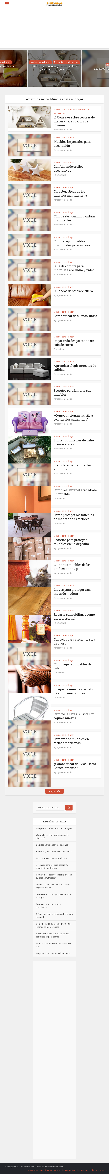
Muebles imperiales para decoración (72, 144)
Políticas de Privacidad (79, 1170)
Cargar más (54, 791)
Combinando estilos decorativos (68, 168)
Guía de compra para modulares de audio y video (74, 268)
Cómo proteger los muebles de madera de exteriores (74, 517)
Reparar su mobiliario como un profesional (74, 616)
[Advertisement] (54, 28)
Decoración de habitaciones (66, 62)
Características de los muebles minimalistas (71, 193)
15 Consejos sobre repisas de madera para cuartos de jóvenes (54, 67)
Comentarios (60, 349)
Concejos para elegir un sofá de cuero (74, 641)
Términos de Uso (60, 1170)
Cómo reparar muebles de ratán (73, 666)
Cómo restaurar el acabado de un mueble (75, 492)
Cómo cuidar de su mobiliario (75, 316)
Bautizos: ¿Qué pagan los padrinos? (52, 844)
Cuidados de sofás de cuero (73, 291)
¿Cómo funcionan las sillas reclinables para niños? (74, 417)
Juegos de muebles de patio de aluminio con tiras (74, 691)
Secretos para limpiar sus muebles (72, 392)
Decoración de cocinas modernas (51, 858)
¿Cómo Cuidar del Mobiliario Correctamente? (75, 766)
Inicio (30, 1170)
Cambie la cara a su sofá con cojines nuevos (74, 716)
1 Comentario (60, 175)
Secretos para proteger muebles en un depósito (71, 542)
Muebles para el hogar (40, 62)
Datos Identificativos (43, 1170)
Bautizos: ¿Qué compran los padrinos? (53, 851)
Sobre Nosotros (97, 1170)
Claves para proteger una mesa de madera (72, 591)
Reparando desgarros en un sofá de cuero (74, 343)
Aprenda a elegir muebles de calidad (75, 368)
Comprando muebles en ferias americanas (71, 741)
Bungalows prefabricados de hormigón (54, 828)
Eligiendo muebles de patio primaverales (74, 442)
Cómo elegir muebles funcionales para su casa (72, 243)
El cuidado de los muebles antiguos (73, 467)
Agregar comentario (63, 129)
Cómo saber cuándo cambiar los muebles (74, 218)
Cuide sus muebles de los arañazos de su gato (72, 567)
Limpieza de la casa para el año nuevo (53, 953)
